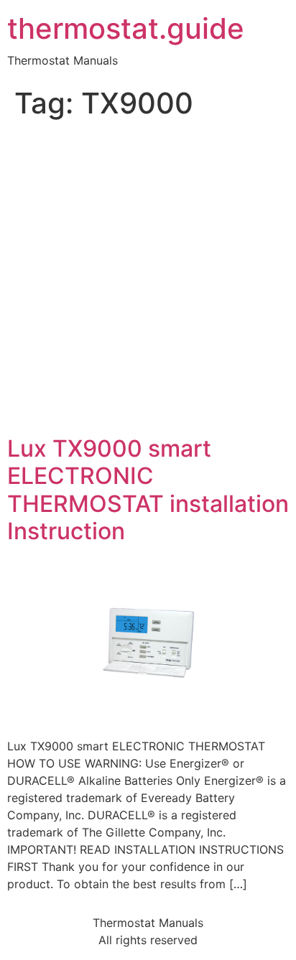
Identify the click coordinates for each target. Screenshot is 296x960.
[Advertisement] (148, 280)
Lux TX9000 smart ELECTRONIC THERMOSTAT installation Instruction (148, 489)
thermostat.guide (125, 28)
